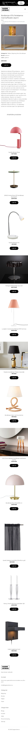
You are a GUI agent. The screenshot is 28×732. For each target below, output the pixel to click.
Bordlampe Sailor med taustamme (14, 415)
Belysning (14, 53)
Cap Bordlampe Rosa (14, 152)
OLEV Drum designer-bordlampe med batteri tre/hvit (14, 459)
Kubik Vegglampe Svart (14, 649)
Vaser (2, 701)
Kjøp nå (6, 65)
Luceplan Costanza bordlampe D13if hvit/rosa (14, 329)
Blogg (2, 711)
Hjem (2, 20)
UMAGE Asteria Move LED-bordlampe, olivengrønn (14, 196)
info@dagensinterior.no (7, 685)
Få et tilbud (21, 3)
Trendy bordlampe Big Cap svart (14, 285)
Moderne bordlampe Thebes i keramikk (14, 372)
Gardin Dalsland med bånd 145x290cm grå (14, 560)
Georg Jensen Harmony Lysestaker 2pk (14, 603)
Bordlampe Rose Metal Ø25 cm (14, 503)
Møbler (9, 53)
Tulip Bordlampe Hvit (14, 242)
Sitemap (3, 721)
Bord (18, 53)
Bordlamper (23, 53)
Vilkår (2, 716)
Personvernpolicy (5, 719)
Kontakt (3, 713)
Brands (3, 696)
